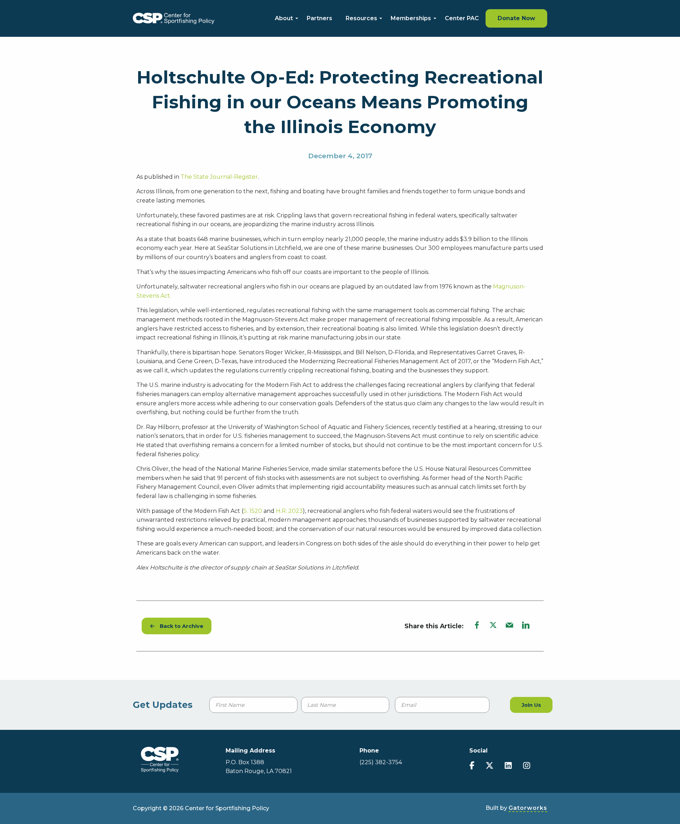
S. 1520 (252, 511)
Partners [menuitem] (319, 18)
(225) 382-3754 (380, 762)
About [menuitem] (284, 18)
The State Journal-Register (219, 176)
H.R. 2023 (289, 511)
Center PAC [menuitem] (462, 18)
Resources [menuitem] (361, 18)
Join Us (531, 705)
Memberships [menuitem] (411, 18)
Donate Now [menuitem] (516, 18)
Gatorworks (528, 808)
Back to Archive (179, 626)
